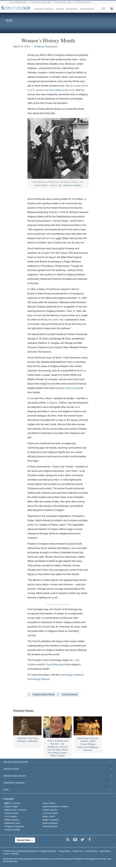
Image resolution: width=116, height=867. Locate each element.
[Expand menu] (58, 762)
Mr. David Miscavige (53, 664)
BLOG (9, 20)
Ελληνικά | (50, 813)
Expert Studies (87, 8)
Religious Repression (46, 46)
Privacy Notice (64, 851)
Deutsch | (50, 809)
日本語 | (11, 819)
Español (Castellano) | (56, 806)
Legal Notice (104, 851)
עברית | (10, 816)
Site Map (14, 853)
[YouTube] (75, 839)
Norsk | (50, 823)
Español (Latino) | (15, 809)
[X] (82, 839)
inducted (37, 315)
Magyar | (51, 819)
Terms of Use (77, 851)
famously (51, 238)
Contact (6, 853)
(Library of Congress (72, 185)
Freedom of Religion (43, 8)
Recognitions (72, 8)
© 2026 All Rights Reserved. (29, 851)
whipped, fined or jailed (67, 388)
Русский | (50, 826)
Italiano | (49, 816)
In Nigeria (52, 402)
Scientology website (70, 674)
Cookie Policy (91, 851)
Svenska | (12, 829)
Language (8, 798)
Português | (14, 826)
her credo (53, 319)
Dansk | (49, 803)
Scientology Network (38, 679)
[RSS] (68, 839)
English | (11, 806)
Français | (11, 813)
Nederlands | (12, 823)
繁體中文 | (12, 803)
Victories (60, 8)
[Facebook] (89, 839)
